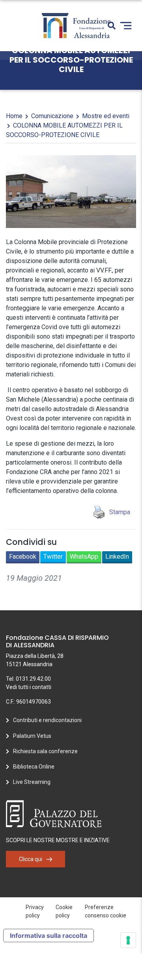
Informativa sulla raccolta (48, 935)
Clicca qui (30, 859)
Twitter (53, 556)
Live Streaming (31, 782)
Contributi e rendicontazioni (47, 720)
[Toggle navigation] (126, 25)
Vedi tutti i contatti (28, 687)
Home (14, 116)
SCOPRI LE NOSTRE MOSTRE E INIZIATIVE (58, 840)
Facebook (22, 556)
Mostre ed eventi (105, 116)
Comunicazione (52, 116)
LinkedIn (117, 556)
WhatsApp (84, 556)
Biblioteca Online (33, 766)
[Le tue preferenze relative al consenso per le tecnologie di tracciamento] (128, 940)
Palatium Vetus (32, 736)
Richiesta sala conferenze (45, 751)
